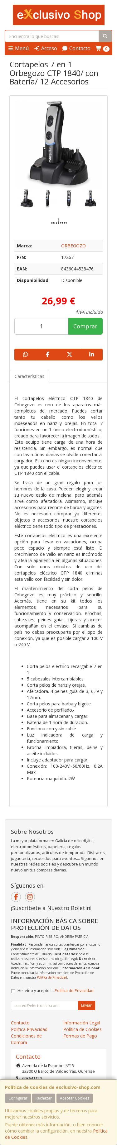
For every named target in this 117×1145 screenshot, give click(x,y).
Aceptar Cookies (74, 1098)
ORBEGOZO (73, 246)
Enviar (86, 1005)
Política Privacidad (29, 1029)
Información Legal (81, 1023)
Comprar (85, 326)
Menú (21, 48)
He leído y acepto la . (56, 990)
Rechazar (44, 1098)
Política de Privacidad (52, 977)
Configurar (17, 1098)
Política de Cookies (82, 1029)
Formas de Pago (80, 1036)
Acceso (48, 48)
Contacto (79, 48)
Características (29, 376)
